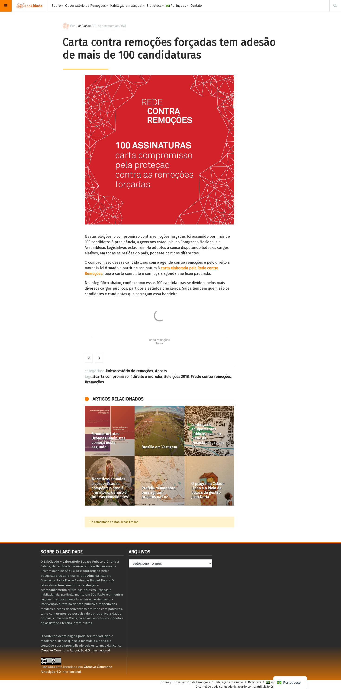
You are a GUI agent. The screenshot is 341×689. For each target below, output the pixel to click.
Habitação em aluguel (126, 6)
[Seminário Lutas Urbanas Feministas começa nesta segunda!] (110, 431)
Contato (196, 6)
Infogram (159, 343)
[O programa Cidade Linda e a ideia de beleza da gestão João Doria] (209, 481)
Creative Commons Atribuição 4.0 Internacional (75, 650)
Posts (162, 371)
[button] (90, 456)
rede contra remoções (212, 376)
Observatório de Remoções (85, 6)
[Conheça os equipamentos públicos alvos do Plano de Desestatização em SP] (209, 431)
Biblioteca (154, 6)
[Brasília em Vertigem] (159, 431)
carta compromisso (112, 376)
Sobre (56, 6)
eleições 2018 (177, 376)
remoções (95, 382)
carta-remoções (159, 340)
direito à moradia (147, 376)
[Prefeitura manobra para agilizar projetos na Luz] (159, 481)
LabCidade (84, 26)
